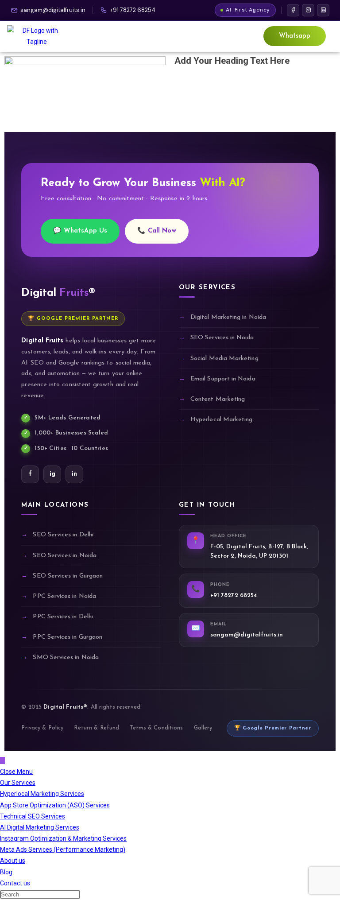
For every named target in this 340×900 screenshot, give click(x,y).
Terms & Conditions (156, 728)
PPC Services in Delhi (63, 616)
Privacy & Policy (42, 728)
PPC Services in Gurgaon (67, 637)
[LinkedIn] (323, 10)
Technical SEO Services (32, 816)
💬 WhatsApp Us (80, 231)
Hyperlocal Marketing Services (42, 793)
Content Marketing (217, 399)
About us (12, 860)
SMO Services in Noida (65, 657)
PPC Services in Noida (64, 596)
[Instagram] (308, 10)
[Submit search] (81, 896)
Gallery (203, 728)
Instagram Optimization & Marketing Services (63, 838)
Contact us (15, 883)
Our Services (17, 782)
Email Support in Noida (222, 379)
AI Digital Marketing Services (39, 827)
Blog (6, 872)
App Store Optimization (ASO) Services (55, 805)
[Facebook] (293, 10)
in (74, 474)
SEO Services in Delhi (63, 534)
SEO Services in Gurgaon (68, 576)
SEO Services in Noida (222, 337)
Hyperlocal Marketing (221, 419)
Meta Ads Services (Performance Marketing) (62, 849)
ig (52, 474)
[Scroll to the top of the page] (2, 760)
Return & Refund (96, 728)
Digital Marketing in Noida (228, 317)
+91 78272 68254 (132, 10)
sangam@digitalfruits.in (52, 10)
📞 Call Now (156, 231)
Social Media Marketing (224, 358)
